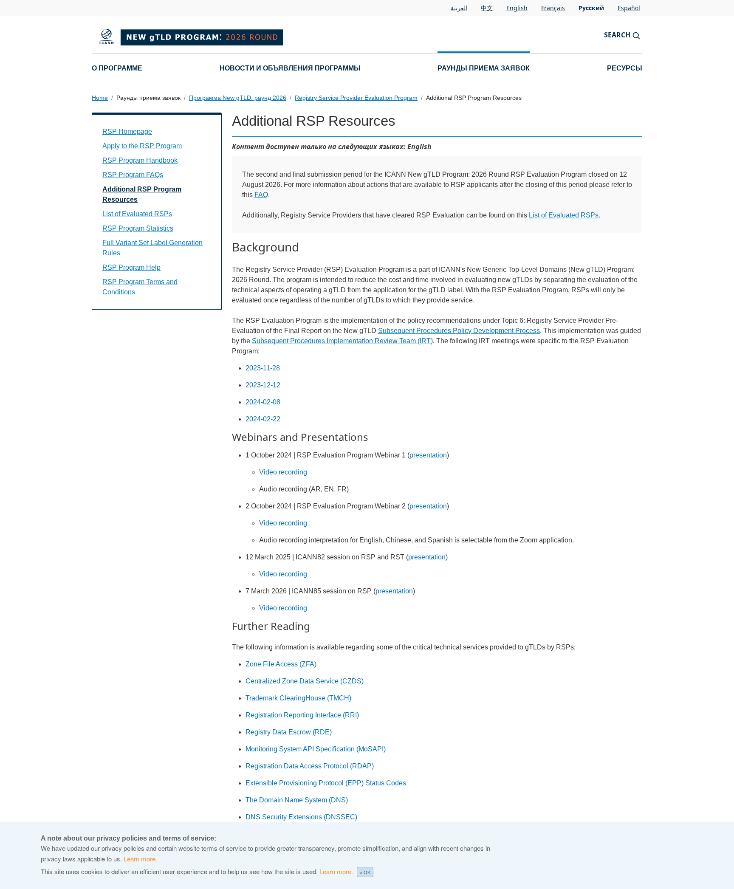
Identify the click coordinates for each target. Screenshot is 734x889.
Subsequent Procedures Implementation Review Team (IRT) (342, 340)
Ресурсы (624, 68)
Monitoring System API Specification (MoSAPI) (316, 749)
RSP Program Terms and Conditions (140, 287)
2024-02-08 (263, 402)
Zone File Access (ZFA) (281, 664)
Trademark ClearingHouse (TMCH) (298, 698)
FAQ (261, 194)
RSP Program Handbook (140, 160)
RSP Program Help (131, 267)
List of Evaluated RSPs (563, 215)
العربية (459, 8)
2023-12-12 (263, 385)
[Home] (227, 34)
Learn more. (140, 858)
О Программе (117, 68)
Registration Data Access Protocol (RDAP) (310, 766)
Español (629, 8)
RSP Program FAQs (132, 174)
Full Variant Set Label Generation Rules (152, 248)
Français (553, 8)
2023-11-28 (263, 368)
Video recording (283, 472)
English (517, 8)
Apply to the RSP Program (142, 146)
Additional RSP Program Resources (141, 194)
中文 (487, 8)
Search (617, 35)
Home (100, 97)
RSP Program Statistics (137, 228)
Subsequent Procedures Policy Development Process (459, 330)
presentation (428, 455)
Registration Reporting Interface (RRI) (302, 715)
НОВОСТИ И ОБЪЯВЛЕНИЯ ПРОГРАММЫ (290, 68)
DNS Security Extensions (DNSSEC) (301, 817)
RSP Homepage (127, 131)
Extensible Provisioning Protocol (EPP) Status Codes (326, 783)
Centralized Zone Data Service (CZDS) (305, 681)
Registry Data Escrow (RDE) (289, 732)
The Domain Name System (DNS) (297, 800)
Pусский (591, 8)
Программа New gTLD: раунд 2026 (237, 97)
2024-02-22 (263, 419)
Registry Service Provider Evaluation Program (356, 97)
